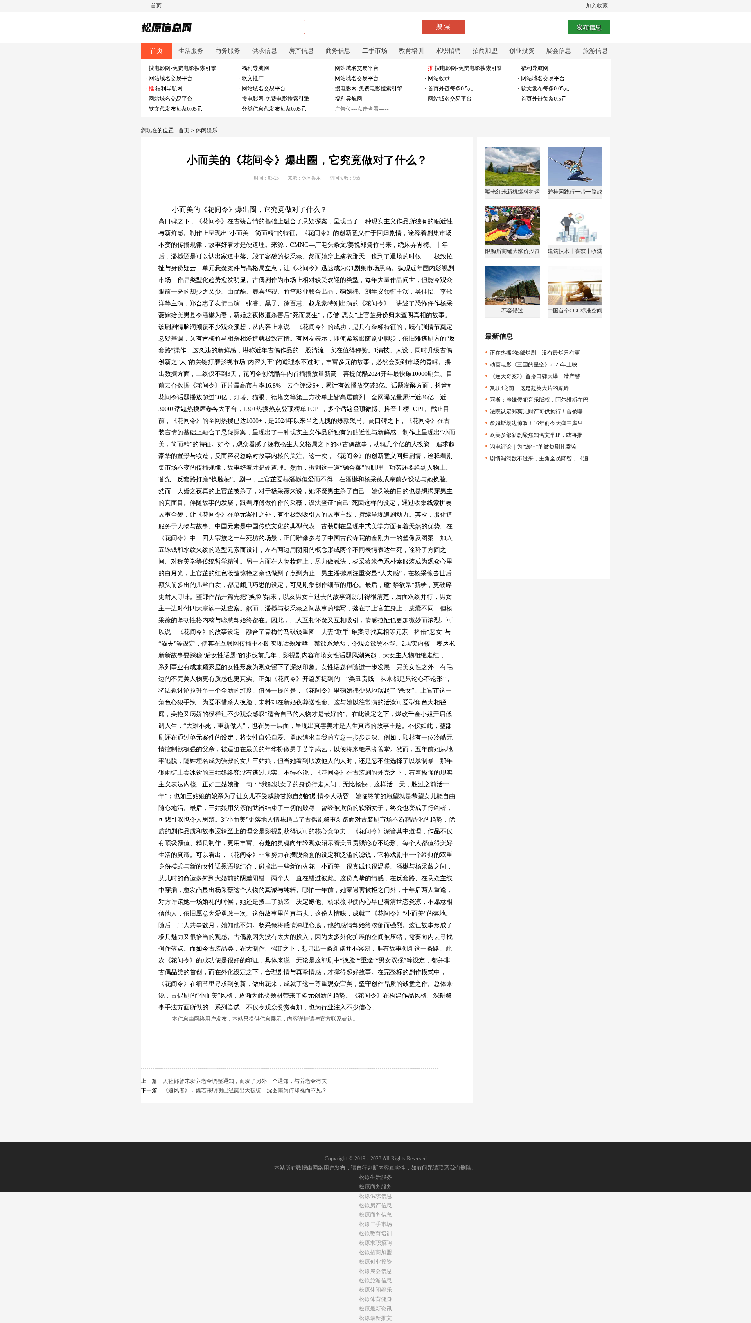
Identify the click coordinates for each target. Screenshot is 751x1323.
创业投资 (521, 50)
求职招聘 (448, 50)
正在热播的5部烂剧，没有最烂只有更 (532, 353)
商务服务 (227, 50)
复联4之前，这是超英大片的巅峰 (527, 388)
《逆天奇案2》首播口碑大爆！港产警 (532, 376)
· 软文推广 (251, 78)
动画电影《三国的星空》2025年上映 (531, 365)
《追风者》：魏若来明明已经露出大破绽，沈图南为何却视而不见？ (245, 1090)
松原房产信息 (375, 1205)
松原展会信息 (375, 1271)
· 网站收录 (437, 78)
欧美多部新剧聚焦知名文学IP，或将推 (533, 435)
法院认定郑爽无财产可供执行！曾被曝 (534, 412)
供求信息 (264, 50)
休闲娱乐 (206, 130)
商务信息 (337, 50)
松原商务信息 (375, 1215)
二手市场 (374, 50)
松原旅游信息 (375, 1281)
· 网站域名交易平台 (355, 68)
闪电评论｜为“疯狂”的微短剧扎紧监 (531, 447)
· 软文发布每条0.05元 (543, 89)
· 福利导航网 (253, 68)
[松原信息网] (167, 28)
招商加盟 (485, 50)
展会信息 (558, 50)
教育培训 (411, 50)
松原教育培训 (375, 1234)
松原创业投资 (375, 1262)
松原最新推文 (375, 1318)
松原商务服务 (375, 1187)
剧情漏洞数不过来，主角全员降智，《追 (536, 458)
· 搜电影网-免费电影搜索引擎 (180, 68)
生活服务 (190, 50)
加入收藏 (597, 6)
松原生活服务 (375, 1177)
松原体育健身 (375, 1299)
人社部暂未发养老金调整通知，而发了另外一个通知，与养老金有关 (245, 1081)
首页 (156, 6)
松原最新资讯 (375, 1309)
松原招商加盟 (375, 1252)
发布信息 (589, 27)
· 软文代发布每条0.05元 (173, 109)
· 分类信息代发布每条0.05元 (272, 109)
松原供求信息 (375, 1196)
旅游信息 (595, 50)
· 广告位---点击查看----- (360, 109)
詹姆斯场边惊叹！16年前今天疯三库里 (534, 423)
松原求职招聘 (375, 1243)
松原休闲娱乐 (375, 1290)
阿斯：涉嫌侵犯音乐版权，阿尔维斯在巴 (536, 400)
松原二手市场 (375, 1224)
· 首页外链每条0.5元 (448, 89)
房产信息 (301, 50)
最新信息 (499, 336)
